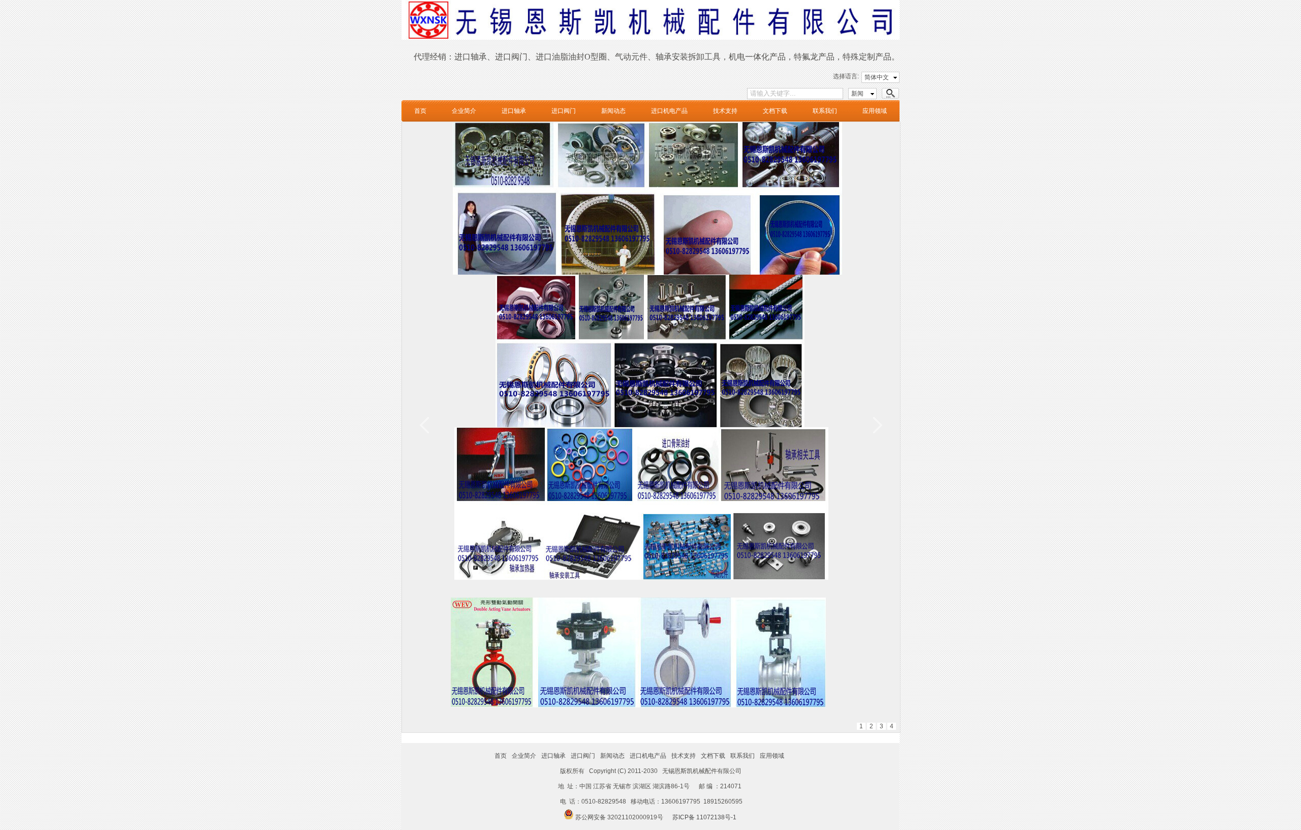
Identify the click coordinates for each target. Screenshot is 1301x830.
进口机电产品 (669, 110)
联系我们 (825, 110)
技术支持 (725, 110)
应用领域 (874, 110)
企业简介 (464, 110)
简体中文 (876, 77)
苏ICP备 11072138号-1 (704, 817)
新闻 (857, 93)
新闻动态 (613, 110)
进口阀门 (563, 110)
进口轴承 (514, 110)
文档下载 (775, 110)
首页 (420, 110)
